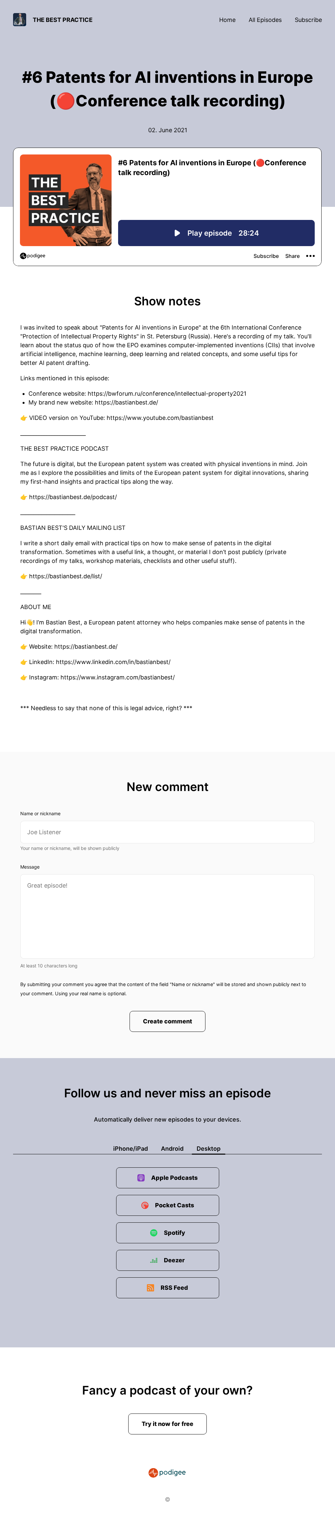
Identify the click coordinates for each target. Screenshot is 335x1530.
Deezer (174, 1260)
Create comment (167, 1021)
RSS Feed (174, 1287)
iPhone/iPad (130, 1148)
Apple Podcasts (174, 1177)
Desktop (208, 1148)
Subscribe (308, 19)
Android (172, 1148)
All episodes (265, 19)
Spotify (174, 1232)
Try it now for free (167, 1423)
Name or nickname (40, 813)
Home (227, 19)
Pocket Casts (174, 1205)
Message (30, 867)
